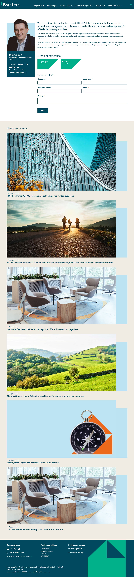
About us (99, 5)
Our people (52, 5)
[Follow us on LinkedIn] (8, 549)
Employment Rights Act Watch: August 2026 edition (33, 462)
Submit (42, 111)
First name (42, 79)
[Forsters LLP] (10, 4)
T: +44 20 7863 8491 (17, 64)
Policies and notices (76, 545)
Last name (87, 79)
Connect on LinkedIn (16, 70)
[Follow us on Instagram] (15, 549)
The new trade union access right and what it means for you (36, 529)
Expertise (38, 5)
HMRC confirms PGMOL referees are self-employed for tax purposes (40, 196)
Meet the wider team (17, 73)
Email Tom (12, 67)
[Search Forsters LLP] (131, 5)
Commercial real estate (43, 62)
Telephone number (44, 87)
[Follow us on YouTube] (19, 549)
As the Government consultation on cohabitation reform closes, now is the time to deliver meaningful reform (60, 262)
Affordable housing (66, 62)
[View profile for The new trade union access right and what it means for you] (67, 495)
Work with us (114, 5)
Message (41, 96)
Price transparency (75, 549)
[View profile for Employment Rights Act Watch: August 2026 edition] (67, 429)
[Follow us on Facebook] (11, 549)
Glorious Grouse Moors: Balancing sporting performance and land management (45, 396)
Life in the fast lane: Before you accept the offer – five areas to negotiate (42, 329)
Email (86, 87)
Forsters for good (83, 5)
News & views (66, 5)
